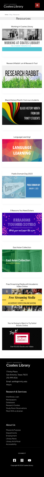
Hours (9, 384)
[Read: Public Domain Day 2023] (22, 187)
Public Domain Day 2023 (22, 173)
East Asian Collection (22, 247)
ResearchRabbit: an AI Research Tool (22, 63)
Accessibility (11, 444)
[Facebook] (14, 460)
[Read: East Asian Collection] (22, 260)
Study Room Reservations (16, 408)
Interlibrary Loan (12, 397)
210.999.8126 (12, 377)
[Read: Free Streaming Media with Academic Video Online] (22, 299)
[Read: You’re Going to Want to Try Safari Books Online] (22, 339)
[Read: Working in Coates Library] (22, 39)
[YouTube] (29, 460)
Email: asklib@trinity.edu (16, 381)
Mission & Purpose (13, 430)
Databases (10, 402)
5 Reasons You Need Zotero (22, 210)
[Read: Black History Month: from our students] (22, 113)
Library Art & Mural (13, 441)
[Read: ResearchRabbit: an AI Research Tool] (22, 76)
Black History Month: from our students (22, 100)
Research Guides (13, 405)
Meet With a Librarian (14, 411)
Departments (11, 433)
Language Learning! (22, 137)
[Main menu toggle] (37, 5)
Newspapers (11, 400)
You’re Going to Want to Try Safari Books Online (22, 324)
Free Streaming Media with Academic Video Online (22, 285)
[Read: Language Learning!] (22, 150)
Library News (11, 438)
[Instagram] (22, 460)
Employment (11, 436)
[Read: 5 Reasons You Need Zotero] (22, 224)
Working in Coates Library (22, 26)
